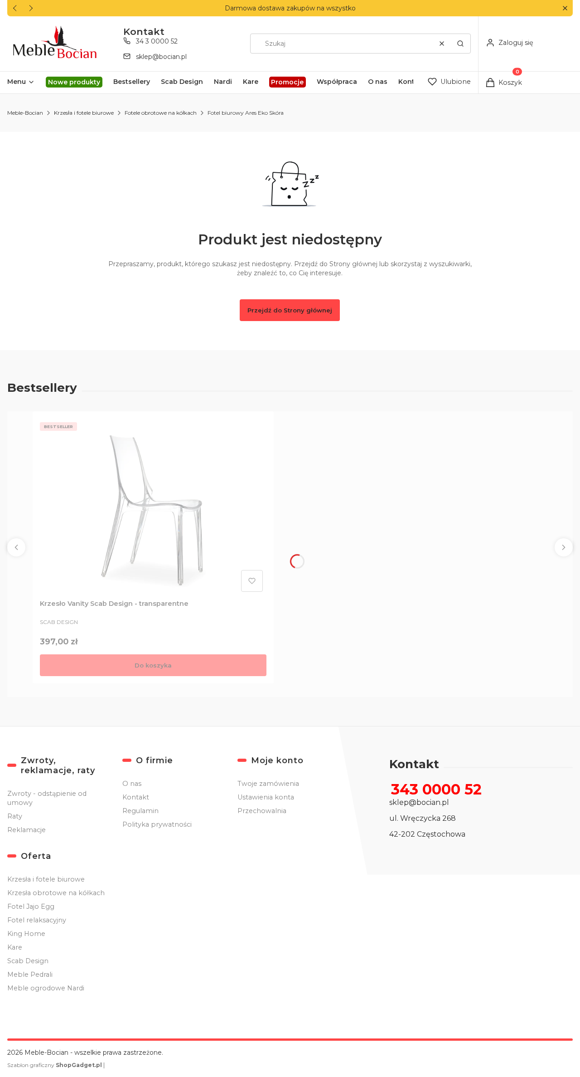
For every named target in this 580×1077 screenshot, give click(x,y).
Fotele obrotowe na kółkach (161, 112)
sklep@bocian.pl (161, 57)
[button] (565, 8)
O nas (131, 784)
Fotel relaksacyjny (36, 920)
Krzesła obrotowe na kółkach (56, 893)
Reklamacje (26, 830)
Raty (14, 816)
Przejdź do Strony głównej (289, 310)
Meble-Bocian (25, 112)
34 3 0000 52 (157, 41)
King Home (26, 934)
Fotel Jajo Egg (30, 906)
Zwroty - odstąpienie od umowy (47, 798)
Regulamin (140, 811)
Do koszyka (153, 665)
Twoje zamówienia (268, 784)
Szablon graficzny (54, 1065)
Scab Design (27, 961)
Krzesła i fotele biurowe (84, 112)
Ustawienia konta (265, 797)
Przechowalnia (261, 811)
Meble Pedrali (30, 974)
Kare (14, 947)
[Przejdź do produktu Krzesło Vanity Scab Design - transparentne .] (153, 507)
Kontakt (135, 797)
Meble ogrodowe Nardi (45, 988)
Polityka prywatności (157, 824)
